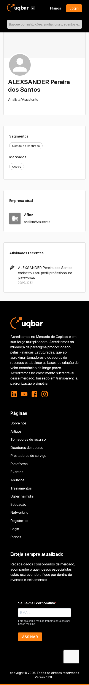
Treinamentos (21, 488)
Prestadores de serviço (28, 455)
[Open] (80, 24)
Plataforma (19, 464)
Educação (18, 504)
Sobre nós (18, 423)
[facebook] (34, 394)
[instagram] (44, 394)
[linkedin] (15, 394)
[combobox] (44, 24)
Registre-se (19, 521)
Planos (55, 8)
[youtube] (24, 394)
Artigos (16, 431)
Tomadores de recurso (28, 439)
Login (14, 529)
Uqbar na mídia (21, 496)
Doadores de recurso (26, 447)
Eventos (16, 472)
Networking (19, 512)
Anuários (17, 480)
